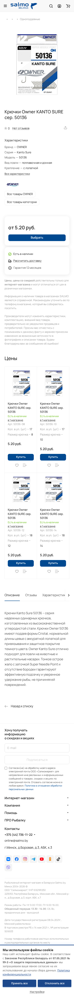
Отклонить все (55, 983)
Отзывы (31, 595)
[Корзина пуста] (68, 6)
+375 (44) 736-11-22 (18, 835)
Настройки (37, 992)
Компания (12, 805)
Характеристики (54, 595)
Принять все (19, 983)
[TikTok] (58, 859)
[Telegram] (33, 859)
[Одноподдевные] (17, 19)
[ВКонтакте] (8, 859)
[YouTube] (42, 859)
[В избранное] (16, 465)
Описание (12, 595)
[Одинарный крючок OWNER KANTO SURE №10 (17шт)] (37, 64)
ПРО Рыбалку (15, 820)
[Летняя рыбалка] (7, 19)
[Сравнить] (24, 465)
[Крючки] (12, 19)
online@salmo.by (16, 840)
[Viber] (8, 867)
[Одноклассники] (50, 859)
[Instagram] (25, 859)
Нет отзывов (20, 128)
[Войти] (59, 6)
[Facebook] (16, 859)
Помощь (11, 813)
